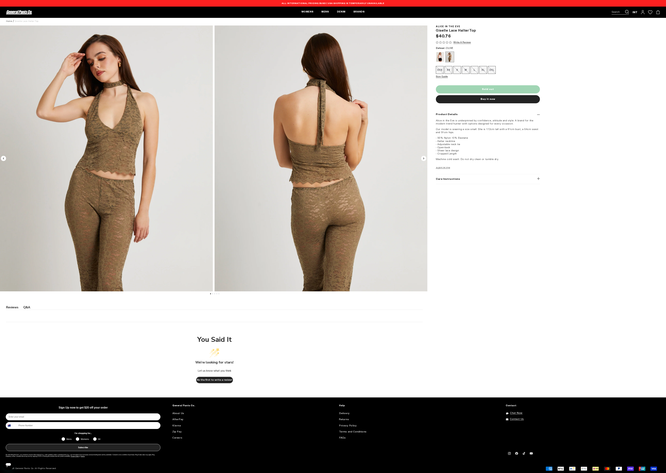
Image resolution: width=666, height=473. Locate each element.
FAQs (342, 438)
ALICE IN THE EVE (448, 27)
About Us (178, 413)
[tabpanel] (321, 158)
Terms (83, 456)
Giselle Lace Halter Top (27, 21)
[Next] (423, 158)
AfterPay (177, 419)
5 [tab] (219, 294)
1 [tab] (211, 294)
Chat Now (516, 413)
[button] (620, 12)
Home (9, 21)
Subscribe (83, 447)
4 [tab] (217, 294)
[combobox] (11, 425)
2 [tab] (213, 294)
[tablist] (214, 307)
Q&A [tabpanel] (26, 307)
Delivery (344, 413)
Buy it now (488, 99)
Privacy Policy (75, 456)
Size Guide (442, 77)
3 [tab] (215, 294)
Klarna (176, 426)
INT (635, 12)
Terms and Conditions (352, 432)
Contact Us (517, 419)
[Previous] (3, 158)
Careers (177, 438)
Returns (344, 419)
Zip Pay (177, 432)
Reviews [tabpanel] (12, 307)
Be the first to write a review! (214, 379)
